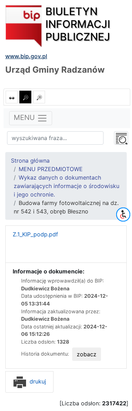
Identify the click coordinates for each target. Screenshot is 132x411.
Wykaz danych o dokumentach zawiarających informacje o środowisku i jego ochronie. (66, 186)
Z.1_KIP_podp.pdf (35, 234)
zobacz (86, 354)
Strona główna (30, 160)
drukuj (37, 381)
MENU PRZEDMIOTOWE (51, 169)
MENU (25, 118)
